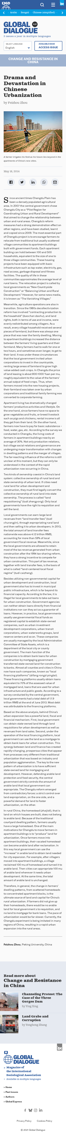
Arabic (13, 12)
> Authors (9, 1096)
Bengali (25, 12)
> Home (8, 1087)
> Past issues (11, 1092)
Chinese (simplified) (44, 12)
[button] (62, 13)
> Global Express (13, 1101)
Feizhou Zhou (17, 103)
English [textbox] (10, 47)
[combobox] (17, 45)
